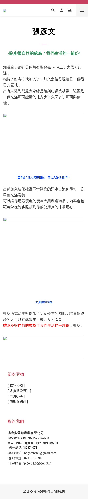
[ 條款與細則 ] (18, 401)
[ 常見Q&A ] (16, 396)
